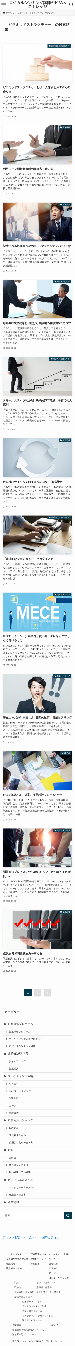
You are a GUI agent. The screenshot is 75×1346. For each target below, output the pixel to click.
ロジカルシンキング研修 (22, 1046)
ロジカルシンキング (20, 1120)
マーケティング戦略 (20, 1076)
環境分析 (14, 1112)
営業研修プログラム (20, 1031)
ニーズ (12, 1105)
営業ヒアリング (17, 1061)
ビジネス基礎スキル (20, 1179)
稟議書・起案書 (17, 1194)
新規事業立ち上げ (18, 1165)
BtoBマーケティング (20, 1091)
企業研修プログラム (20, 1023)
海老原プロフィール (32, 1320)
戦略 (10, 1150)
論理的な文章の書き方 (21, 1142)
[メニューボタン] (3, 5)
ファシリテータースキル (22, 1187)
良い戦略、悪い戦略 (20, 1172)
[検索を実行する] (68, 1215)
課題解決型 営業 (18, 1053)
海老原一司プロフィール (24, 1334)
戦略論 (12, 1157)
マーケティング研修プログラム (26, 1039)
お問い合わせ (56, 1325)
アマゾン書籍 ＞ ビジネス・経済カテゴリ (31, 1237)
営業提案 (14, 1068)
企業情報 (13, 1202)
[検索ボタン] (71, 5)
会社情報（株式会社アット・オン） (29, 1329)
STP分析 (13, 1098)
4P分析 (13, 1084)
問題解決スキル (17, 1135)
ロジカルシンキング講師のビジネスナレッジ (37, 5)
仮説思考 (14, 1128)
